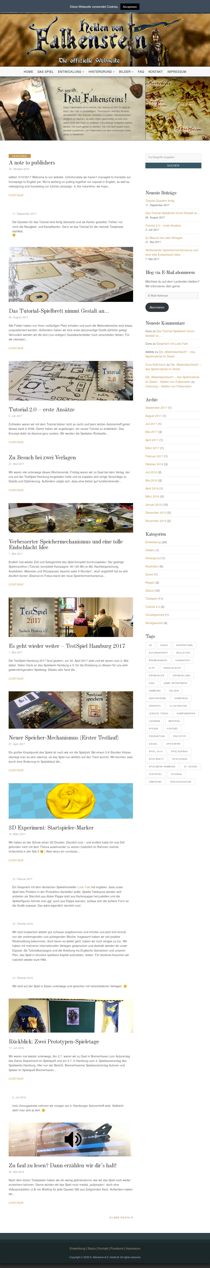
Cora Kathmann (155, 364)
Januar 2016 (153, 504)
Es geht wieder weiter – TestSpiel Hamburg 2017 (67, 646)
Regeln (150, 582)
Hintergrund (100, 72)
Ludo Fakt (83, 887)
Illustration (152, 566)
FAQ (141, 72)
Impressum (176, 72)
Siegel (153, 743)
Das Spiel (46, 72)
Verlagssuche (154, 623)
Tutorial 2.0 (152, 607)
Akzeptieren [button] (130, 7)
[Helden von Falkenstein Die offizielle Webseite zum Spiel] (105, 35)
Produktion (157, 736)
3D (150, 645)
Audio (164, 645)
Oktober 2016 (154, 464)
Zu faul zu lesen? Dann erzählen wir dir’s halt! (62, 1166)
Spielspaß (179, 759)
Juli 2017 (151, 424)
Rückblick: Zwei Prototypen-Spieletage (54, 1042)
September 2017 (156, 407)
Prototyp (179, 736)
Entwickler (156, 675)
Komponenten (186, 713)
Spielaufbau (179, 751)
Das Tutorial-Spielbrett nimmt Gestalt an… (59, 311)
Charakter (182, 660)
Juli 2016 (151, 472)
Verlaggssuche (181, 781)
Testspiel (151, 598)
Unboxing (155, 781)
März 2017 (152, 448)
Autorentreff (158, 652)
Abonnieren (157, 307)
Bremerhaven (158, 660)
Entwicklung (69, 72)
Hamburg (155, 690)
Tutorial (177, 774)
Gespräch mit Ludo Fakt (172, 343)
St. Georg (190, 766)
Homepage (181, 698)
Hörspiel (155, 705)
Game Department (175, 683)
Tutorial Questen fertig (159, 201)
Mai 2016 (151, 480)
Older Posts (120, 1217)
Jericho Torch (158, 713)
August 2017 (153, 416)
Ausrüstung (184, 645)
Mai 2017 (151, 432)
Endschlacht (172, 668)
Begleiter (183, 652)
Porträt (172, 728)
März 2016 (152, 496)
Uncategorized (154, 615)
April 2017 (152, 440)
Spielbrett (156, 759)
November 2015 (155, 521)
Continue (16, 195)
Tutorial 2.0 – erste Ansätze (41, 410)
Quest (149, 574)
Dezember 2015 (155, 512)
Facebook (117, 1248)
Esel (152, 683)
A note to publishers (32, 163)
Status (149, 590)
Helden (150, 550)
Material (174, 721)
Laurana (154, 721)
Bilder (125, 72)
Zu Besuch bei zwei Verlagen (42, 458)
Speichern (173, 743)
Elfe (152, 668)
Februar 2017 (154, 456)
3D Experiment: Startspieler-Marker (51, 828)
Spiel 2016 (156, 751)
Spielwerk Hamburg (162, 766)
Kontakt (155, 72)
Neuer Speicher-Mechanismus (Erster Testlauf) (64, 738)
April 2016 (152, 488)
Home (28, 72)
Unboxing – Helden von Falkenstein (168, 386)
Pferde (154, 728)
